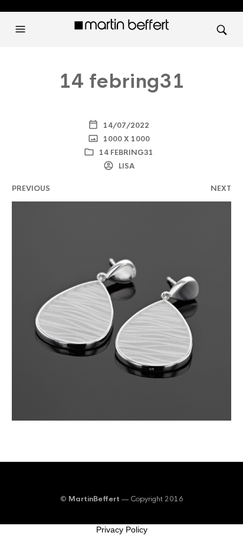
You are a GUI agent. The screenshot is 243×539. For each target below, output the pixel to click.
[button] (22, 29)
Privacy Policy (121, 529)
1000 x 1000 (125, 139)
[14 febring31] (121, 310)
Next (221, 188)
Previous (31, 188)
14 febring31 (126, 152)
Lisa (125, 166)
